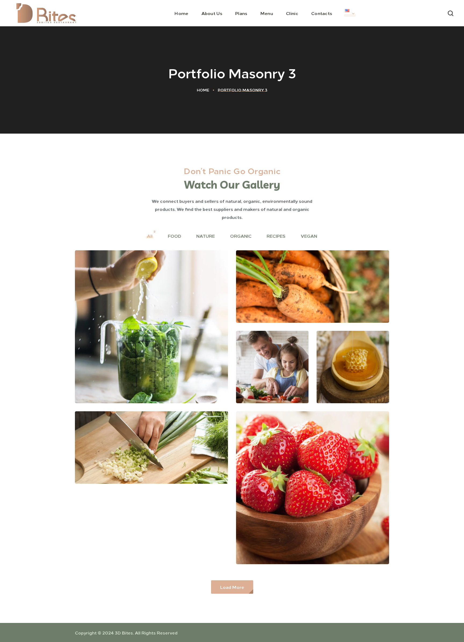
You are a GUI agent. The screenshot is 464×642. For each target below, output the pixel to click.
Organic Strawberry (282, 544)
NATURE (206, 236)
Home (203, 90)
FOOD (175, 236)
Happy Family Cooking (264, 376)
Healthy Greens (114, 464)
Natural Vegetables (281, 303)
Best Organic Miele (352, 379)
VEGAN (309, 236)
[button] (450, 13)
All (150, 236)
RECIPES (277, 236)
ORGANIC (241, 236)
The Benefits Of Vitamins (129, 383)
